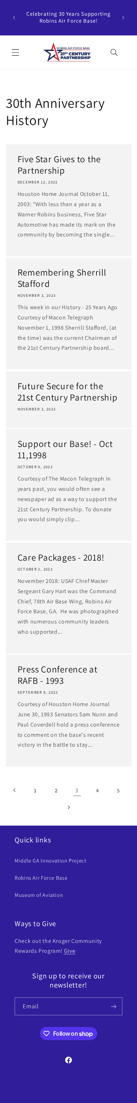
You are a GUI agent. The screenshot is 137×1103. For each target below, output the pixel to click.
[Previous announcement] (14, 18)
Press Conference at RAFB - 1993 (57, 674)
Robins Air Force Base (41, 877)
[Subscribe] (113, 1006)
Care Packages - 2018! (60, 557)
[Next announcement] (123, 18)
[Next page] (68, 807)
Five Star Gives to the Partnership (59, 164)
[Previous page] (14, 790)
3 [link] (77, 790)
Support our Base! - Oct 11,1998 (65, 449)
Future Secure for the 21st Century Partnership (67, 391)
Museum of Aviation (39, 894)
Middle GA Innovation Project (51, 860)
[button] (15, 52)
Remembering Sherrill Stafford (61, 278)
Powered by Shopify (102, 1097)
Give (70, 951)
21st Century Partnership (57, 1097)
